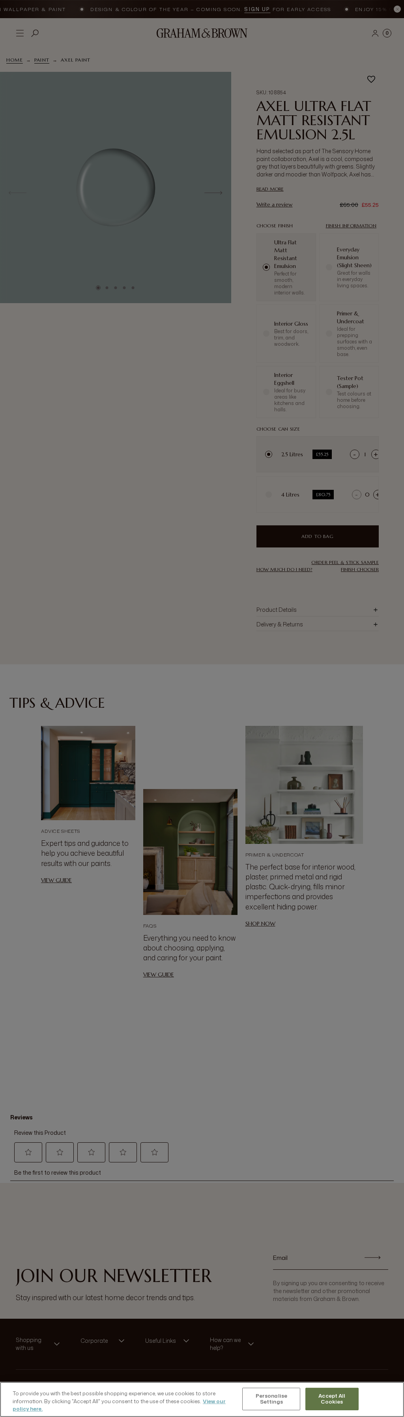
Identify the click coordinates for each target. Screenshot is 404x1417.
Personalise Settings (271, 1399)
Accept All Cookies (331, 1399)
